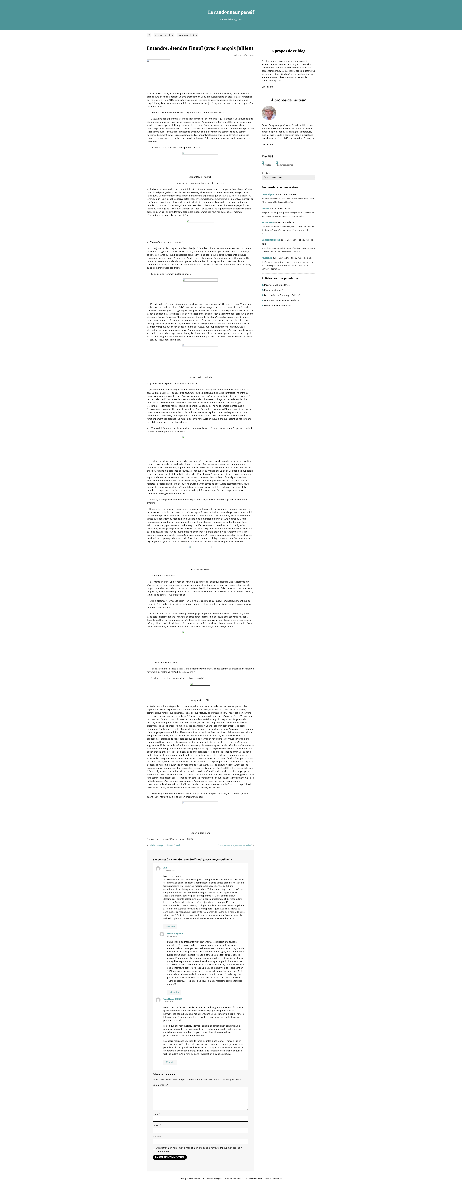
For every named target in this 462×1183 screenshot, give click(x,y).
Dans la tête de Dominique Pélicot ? (282, 295)
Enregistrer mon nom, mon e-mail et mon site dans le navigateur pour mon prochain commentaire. (199, 1149)
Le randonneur (224, 12)
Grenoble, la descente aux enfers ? (281, 300)
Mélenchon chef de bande (277, 305)
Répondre (170, 926)
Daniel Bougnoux (175, 933)
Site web (157, 1136)
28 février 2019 (173, 936)
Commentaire (160, 1084)
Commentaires (285, 165)
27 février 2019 (169, 870)
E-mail (157, 1125)
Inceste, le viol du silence (277, 284)
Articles (267, 165)
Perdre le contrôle (287, 194)
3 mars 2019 (168, 1001)
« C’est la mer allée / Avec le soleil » (295, 257)
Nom (156, 1114)
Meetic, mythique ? (273, 290)
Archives (266, 173)
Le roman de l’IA (282, 208)
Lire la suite (267, 86)
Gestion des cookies (234, 1178)
